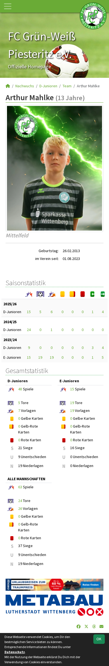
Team (67, 85)
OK (98, 638)
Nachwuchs (24, 85)
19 (40, 357)
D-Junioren (48, 85)
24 (29, 329)
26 (20, 508)
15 (29, 311)
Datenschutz (14, 652)
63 (20, 486)
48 (20, 388)
